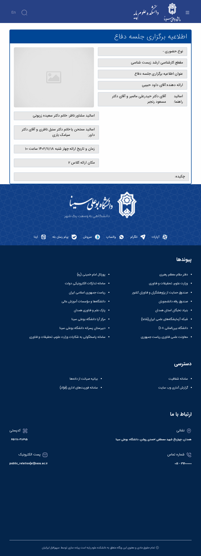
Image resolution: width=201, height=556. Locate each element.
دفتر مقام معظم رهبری (173, 274)
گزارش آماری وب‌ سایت (173, 387)
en (13, 12)
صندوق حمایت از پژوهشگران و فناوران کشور (160, 292)
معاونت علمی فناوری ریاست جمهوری (164, 337)
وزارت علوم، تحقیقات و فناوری (168, 283)
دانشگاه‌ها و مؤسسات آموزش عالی (83, 301)
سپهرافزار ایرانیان (51, 548)
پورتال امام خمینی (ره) (91, 274)
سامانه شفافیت (178, 378)
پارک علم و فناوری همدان (89, 310)
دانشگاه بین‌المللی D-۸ (173, 328)
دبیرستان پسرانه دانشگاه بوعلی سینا (82, 328)
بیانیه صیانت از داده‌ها (84, 378)
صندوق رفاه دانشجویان (173, 301)
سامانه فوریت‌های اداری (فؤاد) (79, 387)
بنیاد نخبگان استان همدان (171, 310)
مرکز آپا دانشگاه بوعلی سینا (88, 319)
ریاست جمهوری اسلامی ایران (87, 292)
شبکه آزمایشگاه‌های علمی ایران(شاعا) (164, 319)
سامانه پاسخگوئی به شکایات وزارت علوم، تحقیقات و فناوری (67, 337)
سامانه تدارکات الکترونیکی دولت (85, 283)
